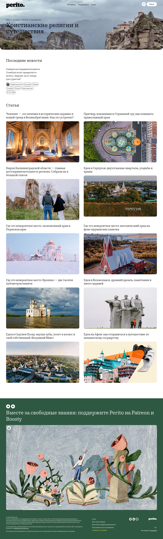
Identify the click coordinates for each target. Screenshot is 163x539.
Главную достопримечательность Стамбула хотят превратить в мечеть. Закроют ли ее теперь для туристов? (23, 74)
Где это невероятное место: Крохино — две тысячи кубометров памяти (39, 282)
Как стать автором (98, 522)
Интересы (71, 4)
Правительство (16, 84)
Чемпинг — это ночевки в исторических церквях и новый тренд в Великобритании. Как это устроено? (40, 116)
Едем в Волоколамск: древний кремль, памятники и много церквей (117, 282)
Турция (35, 84)
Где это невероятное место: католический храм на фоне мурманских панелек (117, 228)
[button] (8, 406)
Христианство (36, 20)
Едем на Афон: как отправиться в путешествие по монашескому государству (116, 336)
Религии (25, 20)
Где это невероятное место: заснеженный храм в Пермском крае (38, 228)
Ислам (17, 88)
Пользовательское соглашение (103, 527)
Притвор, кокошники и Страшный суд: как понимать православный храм (118, 116)
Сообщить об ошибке (99, 530)
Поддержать (83, 4)
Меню (151, 4)
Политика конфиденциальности (104, 525)
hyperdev (153, 530)
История (27, 84)
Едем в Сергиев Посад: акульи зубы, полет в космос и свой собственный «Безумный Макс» (40, 336)
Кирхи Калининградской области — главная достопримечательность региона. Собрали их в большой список (37, 172)
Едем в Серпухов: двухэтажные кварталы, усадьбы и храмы (118, 170)
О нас (93, 4)
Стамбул (10, 88)
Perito (8, 20)
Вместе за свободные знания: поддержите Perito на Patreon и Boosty (80, 416)
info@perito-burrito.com (21, 528)
